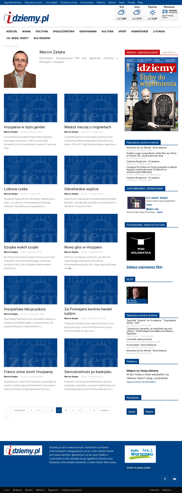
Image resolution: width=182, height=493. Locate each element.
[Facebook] (164, 479)
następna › (105, 410)
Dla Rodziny (42, 38)
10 (66, 410)
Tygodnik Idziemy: (13, 2)
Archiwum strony (68, 2)
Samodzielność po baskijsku (87, 372)
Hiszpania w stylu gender (24, 127)
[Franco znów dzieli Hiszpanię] (30, 353)
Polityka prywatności (72, 489)
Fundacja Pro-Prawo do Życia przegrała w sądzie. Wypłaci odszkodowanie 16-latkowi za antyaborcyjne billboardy (152, 169)
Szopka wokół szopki (21, 247)
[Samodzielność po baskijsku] (91, 353)
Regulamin (53, 489)
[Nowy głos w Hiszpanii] (91, 228)
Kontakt (29, 489)
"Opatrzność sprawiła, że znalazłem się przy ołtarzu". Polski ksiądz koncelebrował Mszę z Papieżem (150, 331)
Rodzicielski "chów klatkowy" (142, 345)
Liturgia (159, 31)
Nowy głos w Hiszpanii (83, 247)
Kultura (107, 31)
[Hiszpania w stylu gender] (30, 108)
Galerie (112, 2)
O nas (7, 489)
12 (80, 410)
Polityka (42, 31)
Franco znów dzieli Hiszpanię (28, 372)
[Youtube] (174, 479)
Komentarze (139, 31)
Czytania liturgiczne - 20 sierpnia (143, 161)
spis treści (168, 52)
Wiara (26, 31)
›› (7, 417)
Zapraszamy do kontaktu (141, 382)
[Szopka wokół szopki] (30, 228)
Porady (131, 2)
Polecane (154, 489)
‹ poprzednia (19, 410)
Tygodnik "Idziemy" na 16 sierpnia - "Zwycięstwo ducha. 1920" (151, 321)
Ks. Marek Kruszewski (132, 301)
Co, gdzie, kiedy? (17, 38)
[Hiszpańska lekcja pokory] (30, 290)
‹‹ (7, 410)
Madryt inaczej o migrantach (87, 127)
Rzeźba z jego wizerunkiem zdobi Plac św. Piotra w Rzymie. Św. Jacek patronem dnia (151, 154)
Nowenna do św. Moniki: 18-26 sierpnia (147, 147)
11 (73, 410)
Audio (122, 2)
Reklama (101, 2)
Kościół (11, 31)
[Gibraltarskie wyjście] (91, 170)
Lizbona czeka (16, 189)
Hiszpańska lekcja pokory (25, 309)
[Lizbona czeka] (30, 170)
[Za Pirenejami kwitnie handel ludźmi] (91, 290)
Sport (122, 31)
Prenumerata (86, 2)
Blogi (140, 2)
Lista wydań (51, 2)
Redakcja (17, 489)
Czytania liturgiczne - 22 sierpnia (143, 177)
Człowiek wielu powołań (139, 339)
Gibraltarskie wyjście (81, 189)
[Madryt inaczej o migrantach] (91, 108)
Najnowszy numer (33, 2)
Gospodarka (88, 31)
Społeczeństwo (63, 31)
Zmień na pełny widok (139, 467)
